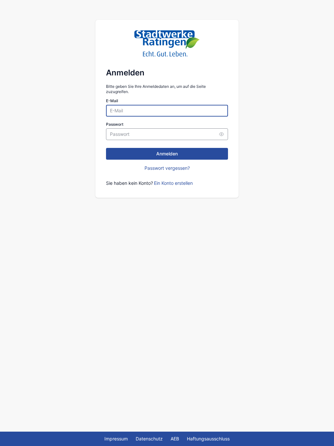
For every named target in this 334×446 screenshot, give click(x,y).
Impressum (116, 438)
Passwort (114, 124)
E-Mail (112, 100)
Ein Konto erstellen (173, 183)
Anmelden (167, 153)
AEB (175, 438)
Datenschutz (149, 438)
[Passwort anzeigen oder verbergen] (221, 134)
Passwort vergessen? (167, 168)
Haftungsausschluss (208, 438)
